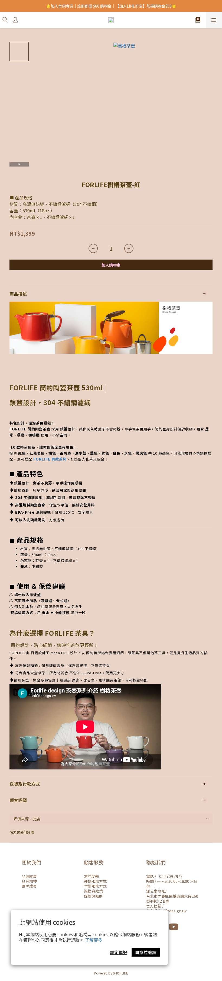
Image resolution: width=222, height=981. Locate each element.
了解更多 (93, 940)
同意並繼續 (145, 952)
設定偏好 (118, 952)
